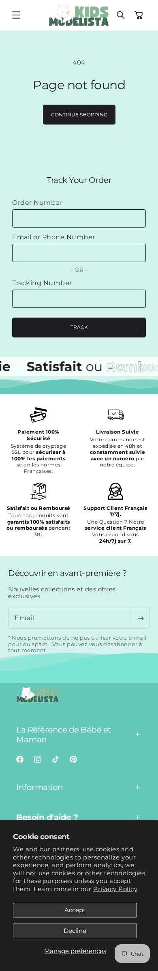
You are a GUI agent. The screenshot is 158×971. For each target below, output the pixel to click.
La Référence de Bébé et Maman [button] (63, 734)
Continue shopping (79, 115)
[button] (16, 15)
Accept (74, 910)
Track (79, 327)
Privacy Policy (115, 889)
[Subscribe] (140, 618)
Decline (75, 930)
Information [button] (39, 787)
